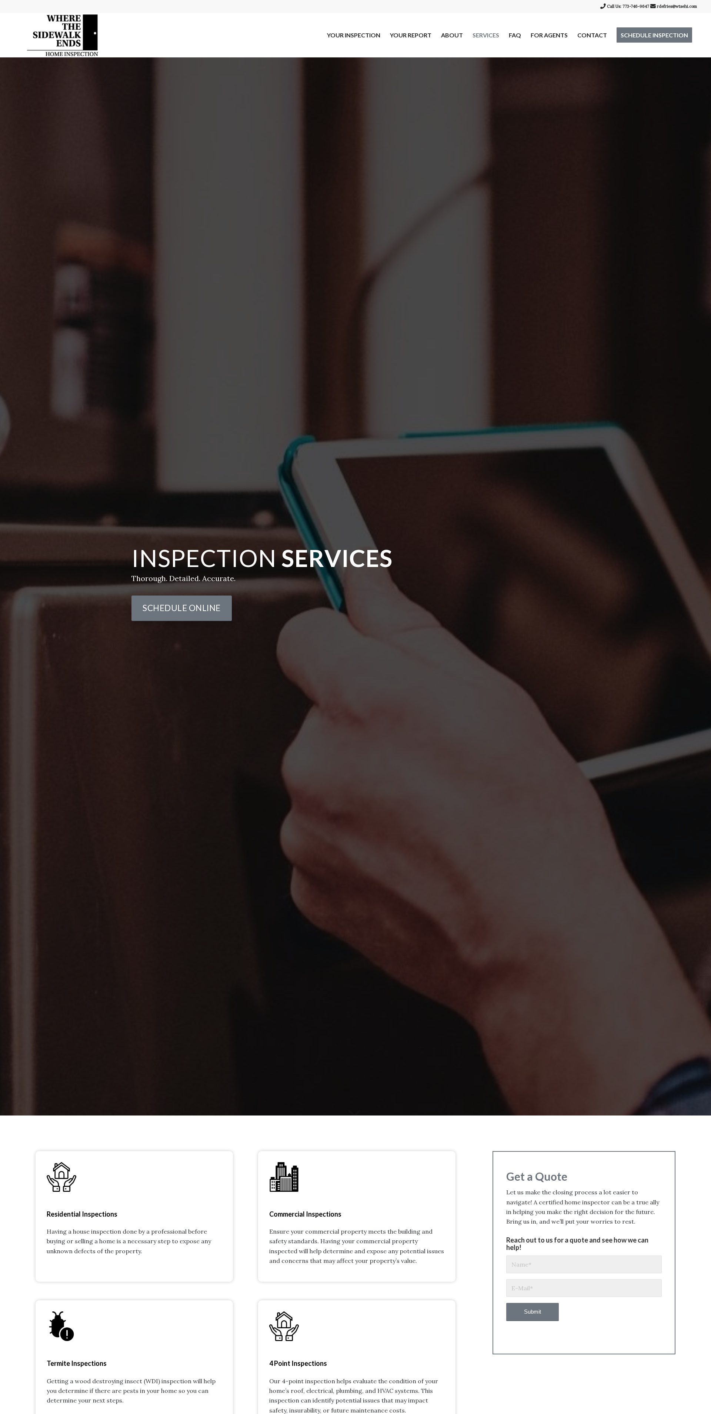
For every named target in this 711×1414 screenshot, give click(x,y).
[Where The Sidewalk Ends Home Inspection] (62, 35)
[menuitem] (353, 35)
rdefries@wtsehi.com (677, 6)
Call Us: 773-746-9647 (628, 6)
